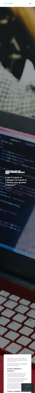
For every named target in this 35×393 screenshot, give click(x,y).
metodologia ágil (14, 172)
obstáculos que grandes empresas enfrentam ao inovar (15, 388)
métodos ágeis (8, 172)
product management (21, 172)
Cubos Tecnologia (9, 187)
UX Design (7, 173)
